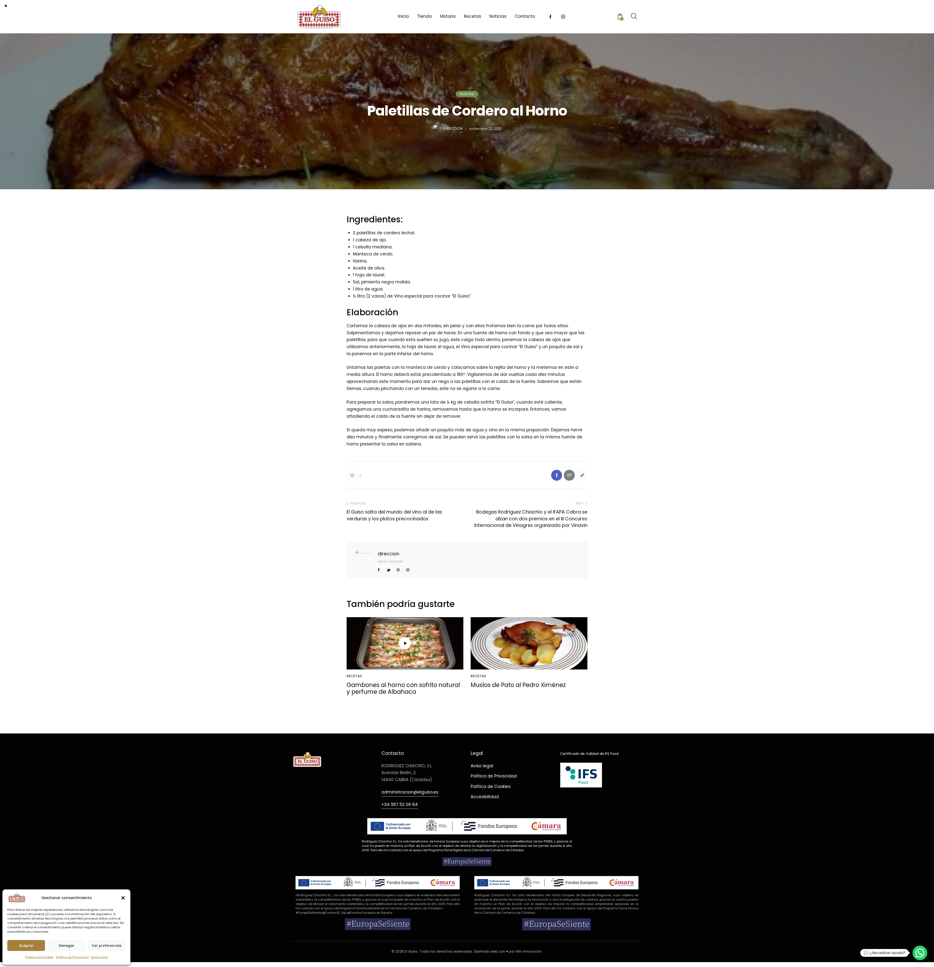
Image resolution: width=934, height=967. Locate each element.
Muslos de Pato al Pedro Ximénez (518, 685)
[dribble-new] (398, 570)
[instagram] (563, 17)
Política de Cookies (39, 957)
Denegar (66, 945)
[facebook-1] (550, 17)
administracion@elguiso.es (409, 792)
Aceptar (26, 945)
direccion (388, 554)
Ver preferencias (107, 945)
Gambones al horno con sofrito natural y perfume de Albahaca (403, 689)
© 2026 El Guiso (405, 951)
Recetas (467, 94)
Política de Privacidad (72, 957)
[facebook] (297, 777)
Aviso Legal (99, 957)
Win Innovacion (529, 951)
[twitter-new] (388, 570)
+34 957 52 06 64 (399, 804)
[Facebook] (556, 475)
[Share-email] (569, 475)
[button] (123, 897)
